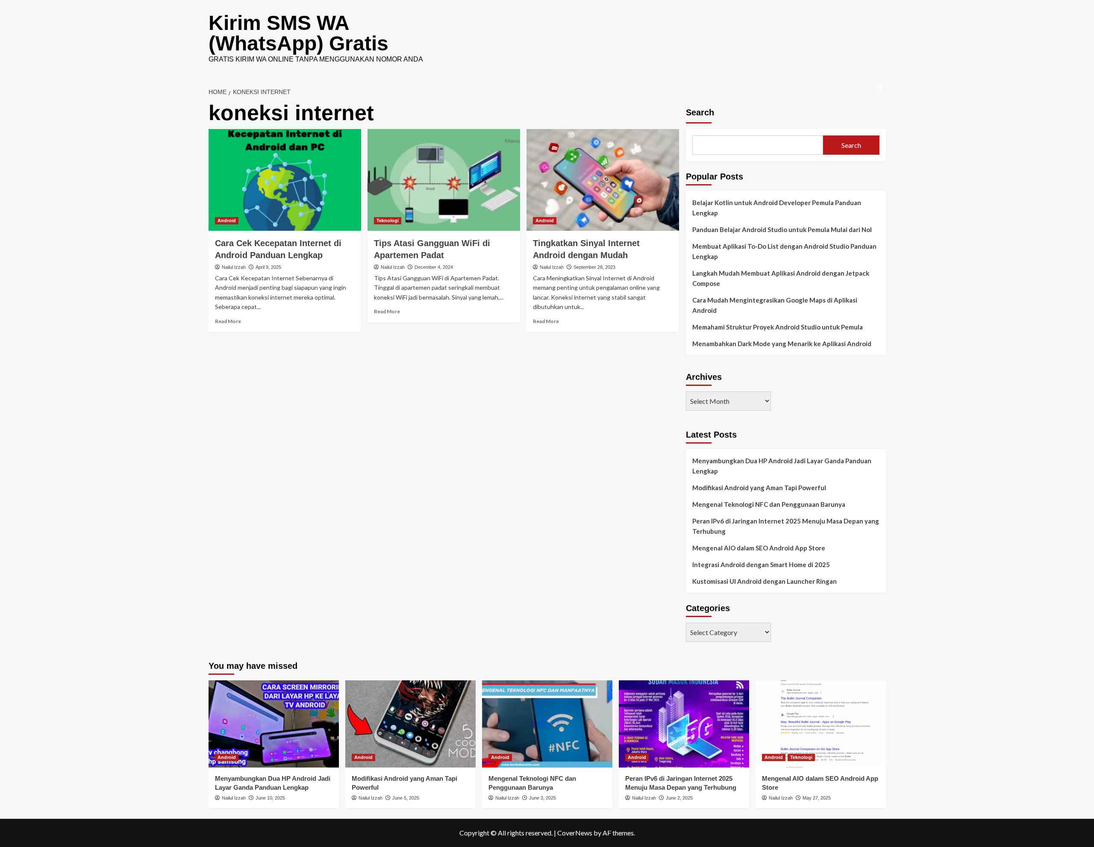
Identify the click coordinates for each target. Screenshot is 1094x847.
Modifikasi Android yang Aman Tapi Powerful (759, 487)
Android (227, 220)
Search (700, 112)
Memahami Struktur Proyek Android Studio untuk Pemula (777, 327)
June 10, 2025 (270, 797)
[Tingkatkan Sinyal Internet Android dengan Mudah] (602, 180)
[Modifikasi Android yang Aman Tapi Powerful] (410, 723)
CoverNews (574, 833)
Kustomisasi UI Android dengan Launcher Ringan (764, 581)
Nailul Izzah (234, 267)
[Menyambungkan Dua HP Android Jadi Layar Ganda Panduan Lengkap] (274, 723)
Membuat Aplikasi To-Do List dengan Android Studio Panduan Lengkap (784, 251)
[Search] (880, 88)
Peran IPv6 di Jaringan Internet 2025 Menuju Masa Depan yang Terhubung (785, 526)
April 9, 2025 (268, 267)
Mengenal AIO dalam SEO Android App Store (758, 548)
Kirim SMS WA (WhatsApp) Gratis (298, 33)
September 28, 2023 (594, 267)
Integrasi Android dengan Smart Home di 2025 (761, 564)
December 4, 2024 (434, 267)
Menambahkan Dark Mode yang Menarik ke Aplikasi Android (781, 343)
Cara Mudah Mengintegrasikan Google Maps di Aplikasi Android (774, 305)
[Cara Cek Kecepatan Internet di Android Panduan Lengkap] (285, 180)
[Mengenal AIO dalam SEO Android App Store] (821, 723)
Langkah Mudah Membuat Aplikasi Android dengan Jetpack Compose (780, 278)
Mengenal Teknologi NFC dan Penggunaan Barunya (768, 504)
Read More (228, 321)
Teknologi (387, 220)
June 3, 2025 (542, 797)
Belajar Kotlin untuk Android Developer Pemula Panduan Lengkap (776, 208)
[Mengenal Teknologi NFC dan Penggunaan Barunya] (547, 723)
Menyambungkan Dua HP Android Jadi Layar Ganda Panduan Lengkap (781, 466)
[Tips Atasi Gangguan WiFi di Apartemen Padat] (444, 180)
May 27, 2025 (817, 797)
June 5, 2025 (405, 797)
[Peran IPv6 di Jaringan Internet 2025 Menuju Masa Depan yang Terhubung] (684, 723)
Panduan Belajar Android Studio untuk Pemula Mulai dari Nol (782, 229)
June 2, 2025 (679, 797)
